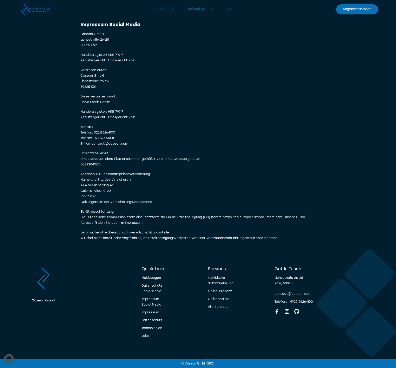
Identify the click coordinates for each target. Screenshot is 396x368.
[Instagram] (287, 311)
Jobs (230, 9)
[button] (9, 359)
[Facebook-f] (277, 311)
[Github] (296, 311)
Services (162, 9)
